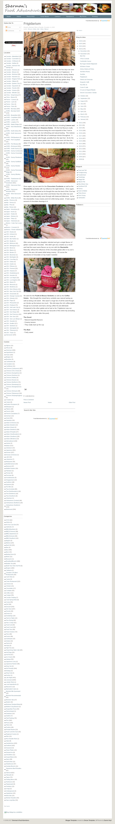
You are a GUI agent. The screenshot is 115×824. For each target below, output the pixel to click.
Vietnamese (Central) (12, 500)
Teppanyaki (9, 784)
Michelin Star (10, 699)
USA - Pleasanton (11, 302)
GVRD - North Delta (12, 131)
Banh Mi (8, 545)
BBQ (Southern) (11, 538)
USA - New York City (12, 291)
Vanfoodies (81, 197)
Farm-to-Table (10, 618)
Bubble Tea (9, 563)
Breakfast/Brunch (11, 561)
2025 (80, 43)
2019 (80, 130)
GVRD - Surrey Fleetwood (14, 157)
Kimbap (8, 670)
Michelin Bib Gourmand (13, 691)
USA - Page (9, 300)
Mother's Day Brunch (12, 706)
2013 (80, 146)
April (82, 111)
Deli (7, 604)
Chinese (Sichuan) (11, 391)
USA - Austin (9, 236)
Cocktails (9, 590)
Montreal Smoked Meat (13, 704)
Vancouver (9, 335)
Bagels (8, 540)
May (81, 109)
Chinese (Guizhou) (12, 375)
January (83, 119)
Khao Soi (9, 666)
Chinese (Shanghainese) (13, 386)
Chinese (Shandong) (12, 384)
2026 (80, 41)
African (8, 348)
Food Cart (9, 625)
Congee (8, 595)
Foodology (81, 177)
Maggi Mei (81, 179)
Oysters (8, 715)
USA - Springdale (11, 328)
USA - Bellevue (10, 243)
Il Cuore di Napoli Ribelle (87, 90)
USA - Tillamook (11, 330)
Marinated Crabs (11, 689)
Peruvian (8, 475)
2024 (80, 46)
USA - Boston (10, 252)
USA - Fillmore (10, 266)
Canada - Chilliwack (12, 61)
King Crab (9, 673)
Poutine (8, 727)
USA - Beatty (10, 241)
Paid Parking (10, 718)
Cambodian (9, 361)
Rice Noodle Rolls (11, 738)
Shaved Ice (9, 752)
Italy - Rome (9, 207)
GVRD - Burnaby (11, 108)
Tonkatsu (8, 786)
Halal (7, 645)
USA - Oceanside (11, 293)
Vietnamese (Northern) (13, 502)
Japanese (9, 450)
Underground (10, 791)
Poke (7, 725)
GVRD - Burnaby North (13, 111)
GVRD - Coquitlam (11, 117)
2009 (80, 156)
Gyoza (8, 643)
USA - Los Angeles (11, 280)
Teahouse (9, 782)
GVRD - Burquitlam (12, 115)
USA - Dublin (10, 264)
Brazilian (8, 359)
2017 (80, 135)
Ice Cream (9, 657)
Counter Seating (11, 597)
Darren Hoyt (107, 820)
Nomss (80, 188)
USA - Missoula (10, 284)
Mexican (8, 466)
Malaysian (9, 461)
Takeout (8, 772)
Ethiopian (9, 406)
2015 (80, 141)
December (83, 51)
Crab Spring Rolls (11, 599)
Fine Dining (9, 620)
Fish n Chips (10, 622)
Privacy (95, 16)
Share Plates (10, 750)
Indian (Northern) (11, 429)
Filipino (8, 409)
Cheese (8, 583)
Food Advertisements (39, 418)
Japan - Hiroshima (11, 209)
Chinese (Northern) (12, 382)
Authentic (9, 527)
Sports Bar (9, 761)
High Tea (8, 648)
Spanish (8, 484)
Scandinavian (10, 477)
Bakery (8, 543)
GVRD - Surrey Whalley (13, 174)
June (82, 106)
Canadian (9, 364)
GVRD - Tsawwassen (12, 178)
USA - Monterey (10, 286)
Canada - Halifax (11, 63)
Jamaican (9, 448)
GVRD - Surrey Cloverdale (14, 153)
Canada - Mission (11, 72)
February (83, 116)
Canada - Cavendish (12, 58)
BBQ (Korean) (10, 536)
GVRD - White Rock (12, 198)
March (82, 114)
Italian (8, 445)
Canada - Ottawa (11, 81)
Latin (7, 457)
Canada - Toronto (11, 88)
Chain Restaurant (11, 581)
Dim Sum (9, 609)
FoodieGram (82, 175)
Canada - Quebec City (13, 83)
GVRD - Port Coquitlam (13, 139)
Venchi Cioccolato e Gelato (88, 92)
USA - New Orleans (12, 289)
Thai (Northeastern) (12, 491)
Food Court (9, 627)
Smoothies (9, 754)
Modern (8, 702)
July (81, 103)
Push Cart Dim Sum (12, 731)
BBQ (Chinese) (10, 531)
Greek (8, 418)
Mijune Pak (81, 181)
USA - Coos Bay (11, 259)
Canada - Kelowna (11, 70)
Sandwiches (9, 743)
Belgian (8, 357)
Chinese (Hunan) (11, 380)
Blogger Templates (71, 820)
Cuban (8, 402)
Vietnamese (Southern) (13, 505)
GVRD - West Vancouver (13, 193)
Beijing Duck (10, 554)
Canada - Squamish (12, 86)
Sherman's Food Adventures (20, 820)
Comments (10, 30)
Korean (8, 452)
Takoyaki (8, 775)
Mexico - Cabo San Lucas (14, 223)
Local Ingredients (11, 684)
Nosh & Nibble (82, 191)
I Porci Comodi (84, 58)
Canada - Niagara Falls (13, 79)
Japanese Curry (11, 661)
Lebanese (9, 459)
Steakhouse (9, 764)
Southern (9, 482)
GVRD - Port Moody (12, 144)
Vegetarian (9, 793)
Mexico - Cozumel (11, 227)
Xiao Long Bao (10, 800)
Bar (7, 549)
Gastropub (9, 638)
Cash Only (9, 577)
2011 (80, 151)
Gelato (8, 641)
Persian (8, 473)
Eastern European (11, 404)
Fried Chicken (10, 632)
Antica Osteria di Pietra (87, 69)
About (19, 16)
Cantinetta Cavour (85, 61)
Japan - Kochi (10, 211)
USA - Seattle (10, 323)
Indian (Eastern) (11, 425)
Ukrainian (9, 498)
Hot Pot (8, 654)
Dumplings (9, 615)
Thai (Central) (10, 489)
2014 (80, 143)
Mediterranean (10, 464)
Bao (7, 547)
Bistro (7, 556)
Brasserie (9, 559)
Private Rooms (10, 729)
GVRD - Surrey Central (13, 151)
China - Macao (10, 97)
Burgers (8, 568)
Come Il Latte (84, 87)
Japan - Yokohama (11, 221)
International (10, 441)
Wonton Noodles (11, 798)
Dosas (8, 613)
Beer (7, 552)
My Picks (83, 16)
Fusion (8, 636)
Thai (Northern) (10, 493)
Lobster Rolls (10, 682)
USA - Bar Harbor (11, 238)
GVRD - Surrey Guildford (13, 161)
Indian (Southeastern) (12, 434)
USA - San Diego (11, 312)
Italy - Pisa (9, 204)
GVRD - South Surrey (12, 148)
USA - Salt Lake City (12, 307)
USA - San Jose (10, 316)
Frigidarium (32, 23)
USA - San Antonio (11, 309)
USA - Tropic (10, 332)
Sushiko (82, 74)
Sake (7, 741)
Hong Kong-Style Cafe (13, 650)
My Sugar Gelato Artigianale (88, 63)
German (8, 416)
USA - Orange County (12, 296)
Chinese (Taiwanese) (12, 393)
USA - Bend (9, 248)
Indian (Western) (11, 438)
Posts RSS (30, 16)
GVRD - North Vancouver (13, 133)
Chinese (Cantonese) (12, 368)
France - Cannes (11, 99)
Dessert (8, 606)
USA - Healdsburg (11, 273)
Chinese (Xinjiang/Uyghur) (14, 395)
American (9, 350)
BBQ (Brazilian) (10, 529)
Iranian (8, 443)
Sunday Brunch (10, 766)
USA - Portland (10, 305)
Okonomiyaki (10, 711)
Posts (9, 27)
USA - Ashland (10, 234)
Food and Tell (82, 170)
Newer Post (27, 402)
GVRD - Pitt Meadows (12, 137)
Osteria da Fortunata (86, 79)
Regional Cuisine (11, 734)
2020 (80, 128)
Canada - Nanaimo (12, 76)
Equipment (70, 16)
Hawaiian (9, 420)
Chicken (8, 586)
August (82, 101)
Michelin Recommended (13, 695)
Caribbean (9, 366)
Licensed (9, 680)
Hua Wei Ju (83, 84)
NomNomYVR (82, 186)
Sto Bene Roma (85, 71)
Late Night (9, 677)
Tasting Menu (10, 779)
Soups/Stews (10, 757)
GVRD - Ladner (10, 119)
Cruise (8, 602)
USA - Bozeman (11, 255)
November (83, 53)
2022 (80, 122)
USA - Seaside (10, 321)
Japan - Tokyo (10, 218)
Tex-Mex (8, 486)
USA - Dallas (10, 261)
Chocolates (9, 588)
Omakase (9, 713)
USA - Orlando (10, 298)
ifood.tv (8, 806)
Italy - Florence (10, 200)
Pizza (7, 722)
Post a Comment (29, 399)
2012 (80, 148)
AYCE (8, 520)
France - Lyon (10, 101)
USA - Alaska (10, 232)
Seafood (8, 745)
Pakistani (9, 470)
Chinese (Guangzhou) (13, 373)
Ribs (7, 736)
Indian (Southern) (11, 436)
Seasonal (9, 748)
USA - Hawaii (10, 270)
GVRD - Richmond (11, 146)
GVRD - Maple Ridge (12, 124)
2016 (80, 138)
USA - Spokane (10, 325)
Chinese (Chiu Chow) (12, 370)
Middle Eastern (10, 468)
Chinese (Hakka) (11, 377)
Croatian (8, 399)
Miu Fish (82, 56)
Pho (7, 720)
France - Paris (10, 106)
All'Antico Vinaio (85, 66)
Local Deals (44, 16)
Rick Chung (81, 195)
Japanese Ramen (11, 663)
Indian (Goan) (10, 427)
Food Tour (9, 629)
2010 (80, 154)
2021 (80, 125)
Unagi (8, 788)
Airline (8, 522)
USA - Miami (9, 282)
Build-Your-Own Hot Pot (13, 565)
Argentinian (9, 352)
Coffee (8, 593)
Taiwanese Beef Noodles (13, 768)
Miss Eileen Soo (83, 184)
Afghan (8, 345)
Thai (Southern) (10, 496)
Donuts (8, 611)
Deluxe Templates (89, 820)
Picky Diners (82, 193)
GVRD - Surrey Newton (13, 166)
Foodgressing (82, 172)
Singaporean (10, 480)
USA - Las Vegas (11, 277)
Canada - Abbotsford (12, 56)
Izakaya (8, 659)
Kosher (8, 675)
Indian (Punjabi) (11, 432)
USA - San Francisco (12, 314)
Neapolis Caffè (84, 82)
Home (9, 16)
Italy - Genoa (10, 202)
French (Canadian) (12, 413)
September (83, 98)
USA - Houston (10, 275)
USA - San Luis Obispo (13, 319)
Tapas (8, 777)
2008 (80, 159)
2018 (80, 133)
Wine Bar (9, 795)
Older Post (72, 402)
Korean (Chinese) (11, 454)
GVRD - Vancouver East (13, 185)
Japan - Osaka (10, 214)
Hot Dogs (9, 652)
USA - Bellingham (11, 245)
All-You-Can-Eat (11, 524)
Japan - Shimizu (11, 216)
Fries (7, 634)
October (83, 96)
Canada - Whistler (11, 92)
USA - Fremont (10, 268)
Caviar (8, 579)
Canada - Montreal (11, 74)
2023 (80, 49)
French (8, 411)
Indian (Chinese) (11, 422)
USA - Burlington (11, 257)
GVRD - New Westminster (14, 126)
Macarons (9, 686)
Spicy (7, 759)
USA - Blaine (10, 250)
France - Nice (10, 104)
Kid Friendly (9, 668)
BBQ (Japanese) (11, 533)
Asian (7, 354)
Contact (58, 16)
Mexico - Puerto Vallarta (13, 229)
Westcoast (9, 509)
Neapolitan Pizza (11, 709)
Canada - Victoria (11, 90)
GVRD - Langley (11, 122)
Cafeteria (9, 570)
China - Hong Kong (12, 95)
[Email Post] (25, 389)
